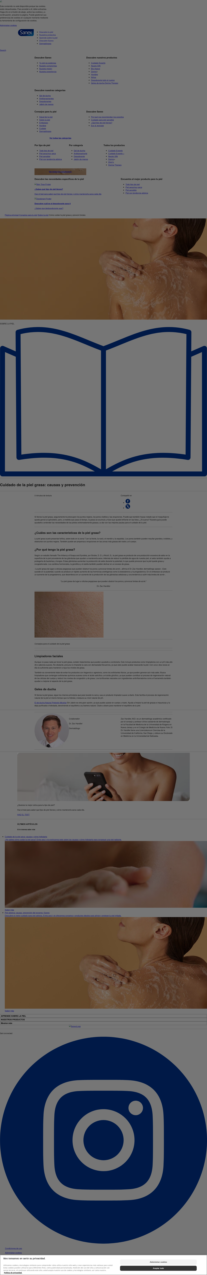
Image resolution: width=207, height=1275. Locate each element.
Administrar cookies (158, 1262)
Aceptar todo (158, 1268)
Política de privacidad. (13, 1273)
